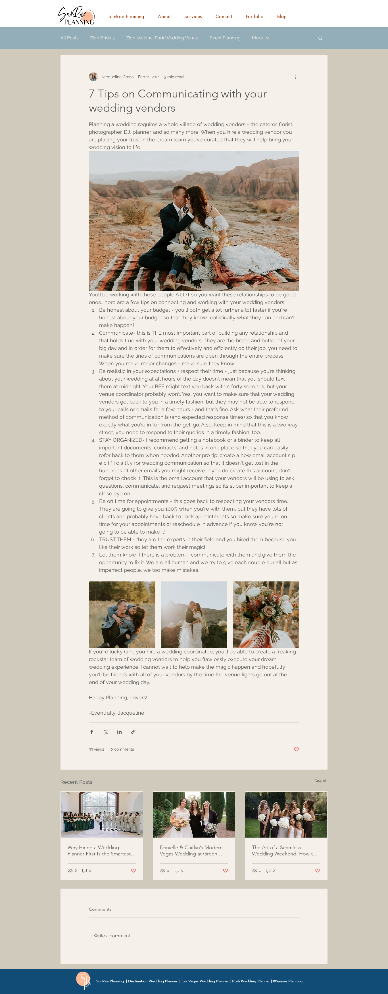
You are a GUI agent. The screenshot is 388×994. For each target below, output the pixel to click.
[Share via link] (133, 731)
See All (320, 781)
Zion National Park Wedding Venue (162, 38)
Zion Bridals (102, 38)
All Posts (70, 38)
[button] (320, 38)
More (257, 38)
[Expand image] (122, 614)
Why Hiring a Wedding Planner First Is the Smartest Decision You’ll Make (99, 850)
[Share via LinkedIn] (119, 731)
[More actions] (295, 76)
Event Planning (225, 38)
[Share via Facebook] (91, 731)
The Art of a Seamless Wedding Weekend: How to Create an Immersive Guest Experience (284, 850)
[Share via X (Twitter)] (105, 731)
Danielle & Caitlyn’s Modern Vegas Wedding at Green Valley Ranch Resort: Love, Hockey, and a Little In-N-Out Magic (193, 850)
